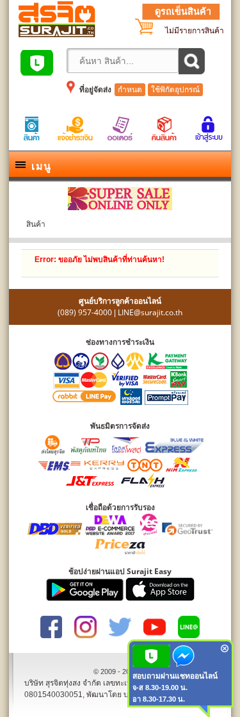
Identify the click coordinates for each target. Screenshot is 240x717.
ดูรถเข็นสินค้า (183, 11)
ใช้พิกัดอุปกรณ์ (175, 89)
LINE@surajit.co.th (150, 312)
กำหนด (130, 89)
